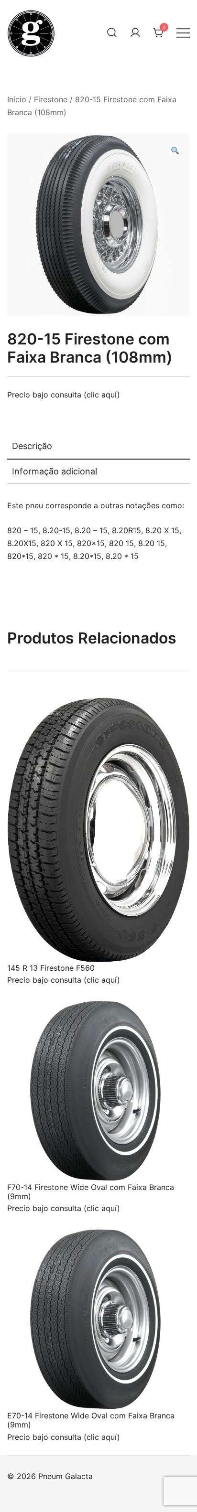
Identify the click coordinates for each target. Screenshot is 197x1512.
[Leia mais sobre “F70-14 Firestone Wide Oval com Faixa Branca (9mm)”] (30, 1164)
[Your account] (135, 32)
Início (16, 99)
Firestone (50, 99)
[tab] (98, 446)
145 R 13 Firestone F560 (51, 968)
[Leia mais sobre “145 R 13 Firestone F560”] (30, 945)
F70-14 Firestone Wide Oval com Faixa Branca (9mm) (90, 1191)
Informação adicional (54, 471)
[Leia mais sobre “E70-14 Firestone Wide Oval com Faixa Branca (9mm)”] (30, 1392)
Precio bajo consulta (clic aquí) (63, 394)
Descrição (32, 446)
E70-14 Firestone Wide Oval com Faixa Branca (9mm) (91, 1420)
